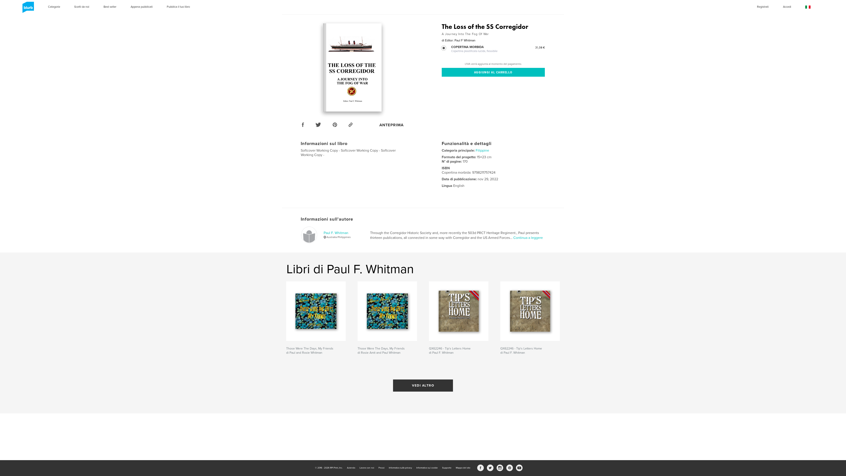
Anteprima (391, 125)
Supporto (446, 468)
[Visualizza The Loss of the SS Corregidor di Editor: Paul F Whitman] (352, 67)
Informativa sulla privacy (400, 468)
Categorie (54, 7)
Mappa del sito (463, 468)
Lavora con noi (367, 468)
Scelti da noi (81, 7)
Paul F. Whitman (336, 233)
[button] (808, 7)
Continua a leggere (528, 238)
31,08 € (540, 47)
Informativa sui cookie (427, 468)
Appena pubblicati (142, 7)
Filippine (482, 150)
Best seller (110, 7)
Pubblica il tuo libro (178, 7)
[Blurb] (27, 9)
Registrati (763, 7)
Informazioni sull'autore (327, 219)
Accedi (787, 7)
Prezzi (381, 468)
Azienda (351, 468)
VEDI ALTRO (423, 385)
